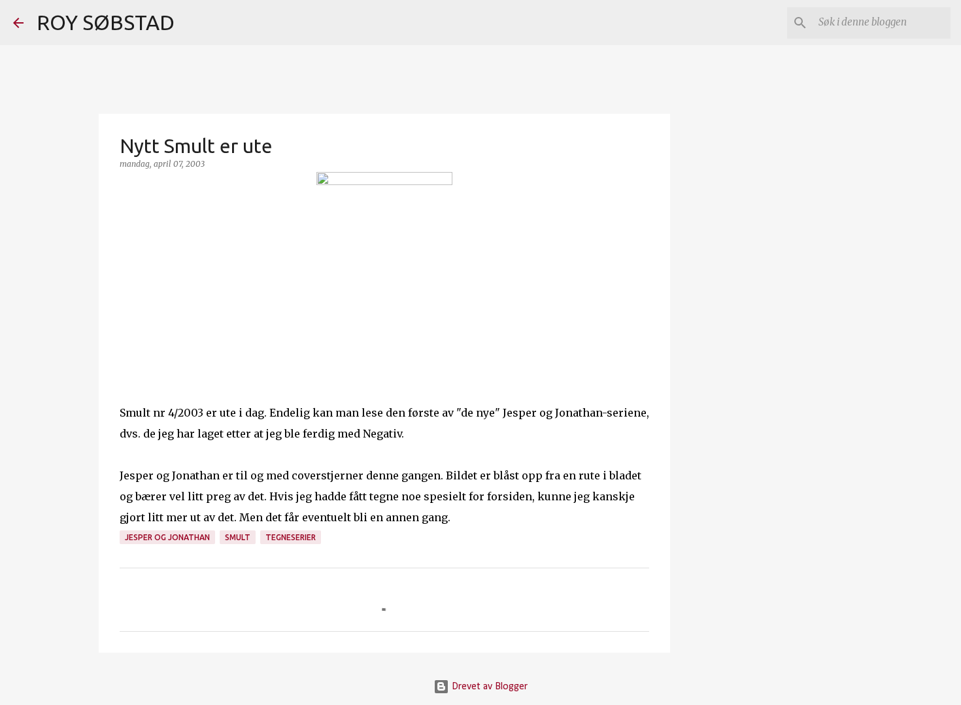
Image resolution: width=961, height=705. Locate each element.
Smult (237, 537)
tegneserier (290, 537)
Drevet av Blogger (488, 686)
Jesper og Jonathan (167, 537)
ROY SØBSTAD (106, 22)
